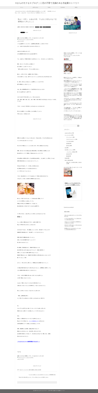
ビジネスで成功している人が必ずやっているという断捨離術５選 (42, 374)
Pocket (26, 32)
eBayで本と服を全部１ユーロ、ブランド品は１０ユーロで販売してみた (33, 377)
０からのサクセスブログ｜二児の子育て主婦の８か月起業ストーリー (47, 3)
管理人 (76, 7)
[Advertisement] (37, 128)
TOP (31, 11)
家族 (36, 369)
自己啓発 (39, 369)
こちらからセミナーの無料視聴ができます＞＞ (28, 341)
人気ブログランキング (67, 60)
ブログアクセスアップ (70, 139)
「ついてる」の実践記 (70, 151)
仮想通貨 (68, 143)
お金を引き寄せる (68, 133)
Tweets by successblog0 (69, 207)
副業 (30, 369)
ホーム (21, 7)
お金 (21, 369)
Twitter (49, 7)
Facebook (63, 7)
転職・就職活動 (68, 160)
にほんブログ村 (20, 41)
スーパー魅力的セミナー (34, 321)
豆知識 (66, 158)
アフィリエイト (69, 137)
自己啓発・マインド (69, 149)
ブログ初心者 (69, 141)
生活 (66, 147)
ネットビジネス (25, 369)
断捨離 (67, 156)
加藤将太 (33, 369)
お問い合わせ (35, 7)
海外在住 (68, 145)
